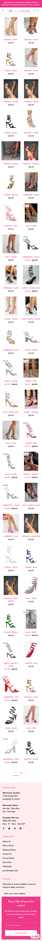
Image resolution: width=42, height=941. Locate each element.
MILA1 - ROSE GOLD (11, 412)
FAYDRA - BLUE (31, 567)
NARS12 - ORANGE (31, 474)
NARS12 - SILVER (10, 381)
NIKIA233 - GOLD (31, 697)
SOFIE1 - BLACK (11, 728)
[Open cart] (35, 10)
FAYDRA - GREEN (11, 632)
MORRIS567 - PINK (11, 536)
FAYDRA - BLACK (11, 133)
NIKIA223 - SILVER (31, 70)
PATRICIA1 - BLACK (11, 164)
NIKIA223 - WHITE (31, 133)
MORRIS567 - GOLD (11, 350)
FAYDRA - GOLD (11, 70)
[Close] (38, 899)
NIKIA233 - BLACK (31, 759)
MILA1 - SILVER (11, 257)
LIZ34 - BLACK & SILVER (31, 319)
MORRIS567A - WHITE (10, 505)
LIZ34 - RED (31, 728)
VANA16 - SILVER (31, 350)
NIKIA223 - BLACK (31, 39)
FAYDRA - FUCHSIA (31, 412)
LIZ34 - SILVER (31, 226)
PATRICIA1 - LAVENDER (31, 536)
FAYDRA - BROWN (11, 195)
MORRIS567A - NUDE (11, 759)
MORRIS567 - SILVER (31, 195)
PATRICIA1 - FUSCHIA (31, 164)
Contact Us (7, 854)
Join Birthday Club (10, 870)
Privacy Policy (8, 858)
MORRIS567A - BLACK (31, 257)
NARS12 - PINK (31, 381)
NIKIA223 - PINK (11, 226)
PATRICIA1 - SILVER (11, 101)
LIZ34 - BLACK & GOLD (31, 505)
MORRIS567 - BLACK (11, 288)
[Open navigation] (3, 10)
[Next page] (26, 773)
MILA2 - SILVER (11, 474)
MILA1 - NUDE (31, 598)
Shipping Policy (9, 849)
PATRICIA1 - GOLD (31, 101)
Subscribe (21, 933)
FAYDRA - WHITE (10, 567)
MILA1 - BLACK (10, 443)
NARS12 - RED (31, 443)
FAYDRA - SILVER (10, 319)
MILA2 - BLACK (31, 632)
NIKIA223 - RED (31, 663)
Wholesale (7, 866)
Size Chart (7, 862)
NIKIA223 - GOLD (11, 39)
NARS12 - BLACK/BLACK (31, 288)
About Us (6, 841)
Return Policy (8, 845)
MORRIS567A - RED (10, 697)
